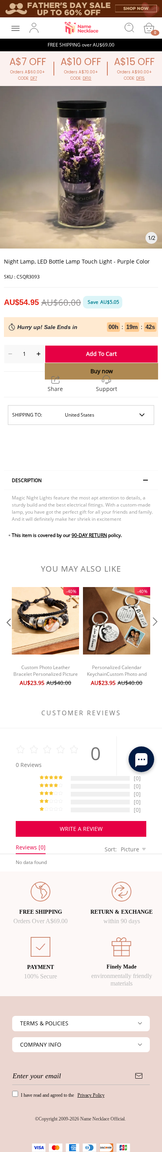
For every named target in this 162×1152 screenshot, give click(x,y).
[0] (149, 28)
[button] (8, 637)
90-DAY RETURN (89, 535)
